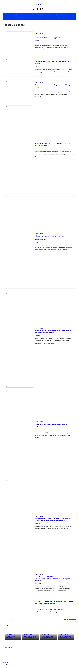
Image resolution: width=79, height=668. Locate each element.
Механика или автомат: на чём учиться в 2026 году (52, 85)
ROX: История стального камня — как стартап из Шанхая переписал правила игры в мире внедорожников (51, 237)
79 (14, 619)
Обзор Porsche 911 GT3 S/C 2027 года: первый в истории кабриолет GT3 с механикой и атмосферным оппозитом (53, 578)
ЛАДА (51, 14)
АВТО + (39, 9)
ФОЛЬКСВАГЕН (40, 14)
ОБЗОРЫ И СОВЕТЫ (39, 33)
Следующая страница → (70, 619)
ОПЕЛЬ (47, 14)
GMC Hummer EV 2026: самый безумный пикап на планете (30, 638)
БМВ (22, 14)
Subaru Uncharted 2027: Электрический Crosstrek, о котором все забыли (66, 638)
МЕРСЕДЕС (27, 14)
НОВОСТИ (16, 14)
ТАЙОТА (57, 14)
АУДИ (33, 14)
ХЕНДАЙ (63, 14)
